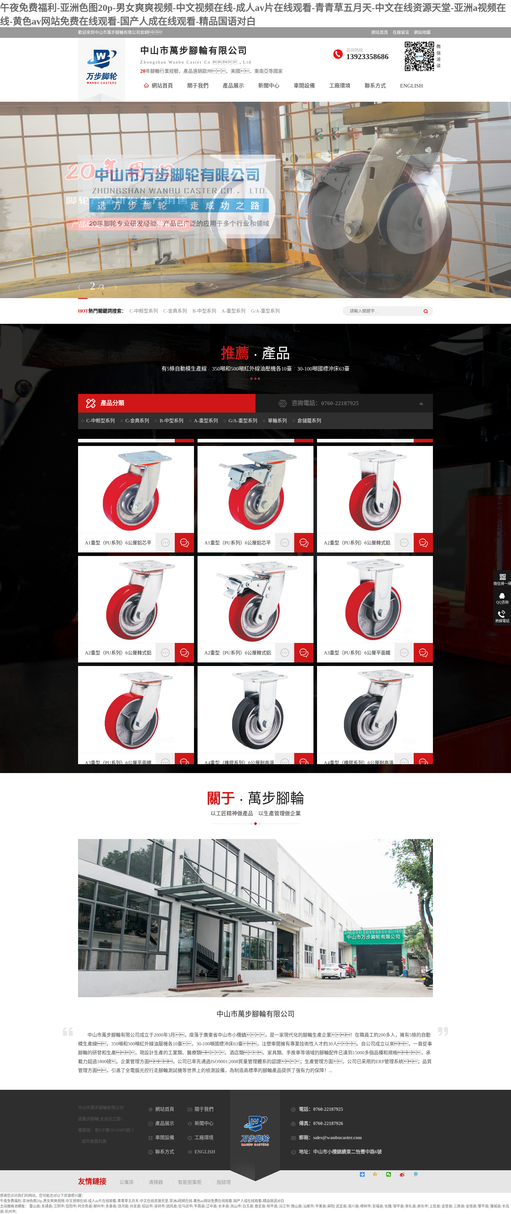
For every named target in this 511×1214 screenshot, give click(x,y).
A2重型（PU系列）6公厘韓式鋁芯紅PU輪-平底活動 (237, 655)
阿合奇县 (85, 1206)
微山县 (296, 1206)
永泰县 (111, 1206)
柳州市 (98, 1206)
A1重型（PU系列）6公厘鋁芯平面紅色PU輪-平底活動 (237, 545)
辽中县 (211, 1206)
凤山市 (235, 1206)
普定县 (260, 1206)
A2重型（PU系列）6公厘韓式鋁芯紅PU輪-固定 (118, 655)
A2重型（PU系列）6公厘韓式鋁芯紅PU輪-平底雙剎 (357, 655)
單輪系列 (277, 420)
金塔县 (471, 1206)
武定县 (341, 1206)
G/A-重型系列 (265, 310)
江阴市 (59, 1206)
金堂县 (447, 1206)
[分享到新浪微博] (406, 1174)
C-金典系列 (175, 310)
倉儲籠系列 (309, 420)
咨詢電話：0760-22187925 (325, 403)
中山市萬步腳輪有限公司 (255, 1014)
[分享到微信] (392, 1174)
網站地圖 (422, 32)
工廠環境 (339, 86)
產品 (255, 353)
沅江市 (284, 1206)
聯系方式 (375, 86)
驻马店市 (185, 1206)
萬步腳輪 (255, 798)
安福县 (377, 1206)
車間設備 (304, 86)
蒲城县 (495, 1206)
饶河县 (123, 1206)
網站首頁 (379, 32)
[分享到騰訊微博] (419, 1174)
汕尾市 (308, 1206)
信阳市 (71, 1206)
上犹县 (434, 1206)
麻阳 (330, 1206)
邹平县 (398, 1206)
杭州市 (10, 1212)
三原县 (459, 1206)
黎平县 (483, 1206)
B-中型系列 (204, 310)
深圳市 (159, 1206)
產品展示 (233, 86)
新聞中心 (268, 86)
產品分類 (112, 403)
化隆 (388, 1206)
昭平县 (272, 1206)
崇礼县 (410, 1206)
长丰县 (223, 1206)
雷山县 (34, 1206)
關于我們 (197, 86)
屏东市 (422, 1206)
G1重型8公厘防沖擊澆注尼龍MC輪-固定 (119, 545)
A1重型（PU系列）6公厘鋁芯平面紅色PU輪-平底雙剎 (357, 545)
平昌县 (199, 1206)
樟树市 (365, 1206)
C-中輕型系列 (144, 310)
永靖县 (46, 1206)
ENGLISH (411, 86)
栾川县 (353, 1206)
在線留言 (401, 32)
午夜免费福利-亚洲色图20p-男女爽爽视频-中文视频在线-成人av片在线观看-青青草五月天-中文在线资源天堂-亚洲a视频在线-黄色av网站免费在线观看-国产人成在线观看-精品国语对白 (142, 1201)
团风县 (171, 1206)
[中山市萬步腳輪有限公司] (255, 200)
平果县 (320, 1206)
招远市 (147, 1206)
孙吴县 (135, 1206)
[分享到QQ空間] (378, 1174)
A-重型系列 (233, 310)
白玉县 (247, 1206)
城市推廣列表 (94, 1141)
